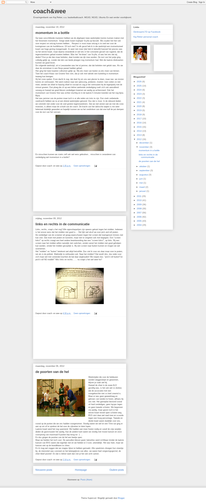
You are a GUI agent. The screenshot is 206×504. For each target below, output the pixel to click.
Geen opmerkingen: (82, 166)
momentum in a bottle (52, 33)
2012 (139, 139)
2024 (139, 90)
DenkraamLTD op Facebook (146, 32)
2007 (139, 212)
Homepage (81, 470)
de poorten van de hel (52, 372)
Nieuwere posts (43, 470)
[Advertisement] (79, 190)
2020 (139, 106)
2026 (139, 81)
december (144, 142)
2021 (139, 102)
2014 (139, 131)
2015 (139, 127)
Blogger (121, 498)
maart (142, 187)
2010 (139, 200)
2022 (139, 98)
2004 (139, 225)
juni (141, 178)
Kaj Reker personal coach (145, 37)
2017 (139, 118)
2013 (139, 135)
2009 (139, 204)
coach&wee (49, 11)
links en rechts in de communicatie (62, 224)
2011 (139, 196)
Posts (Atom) (86, 480)
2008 (139, 208)
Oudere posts (116, 470)
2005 (139, 221)
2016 (139, 122)
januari (142, 191)
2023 (139, 94)
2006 (139, 217)
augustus (144, 174)
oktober (143, 166)
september (144, 170)
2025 (139, 86)
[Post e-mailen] (95, 166)
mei (141, 183)
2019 (139, 110)
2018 (139, 114)
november (144, 147)
